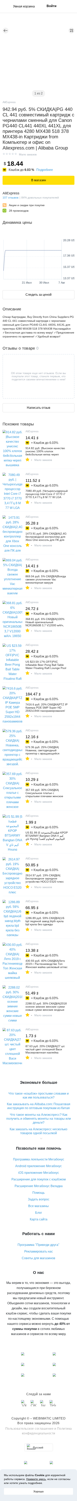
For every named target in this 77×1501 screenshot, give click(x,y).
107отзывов (10, 197)
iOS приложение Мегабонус (38, 1172)
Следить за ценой (38, 294)
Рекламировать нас (38, 1251)
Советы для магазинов (38, 1258)
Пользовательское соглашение (29, 1428)
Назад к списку (5, 31)
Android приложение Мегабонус (38, 1166)
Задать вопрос (38, 1199)
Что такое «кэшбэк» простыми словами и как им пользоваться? (38, 1095)
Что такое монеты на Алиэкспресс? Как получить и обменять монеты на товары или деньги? (38, 1118)
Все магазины (38, 1206)
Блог (38, 1212)
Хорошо (38, 1491)
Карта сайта (38, 1219)
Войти (51, 6)
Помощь (38, 1192)
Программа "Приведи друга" (38, 1244)
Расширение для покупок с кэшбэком (38, 1179)
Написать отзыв (38, 407)
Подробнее (44, 169)
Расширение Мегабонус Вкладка (39, 1186)
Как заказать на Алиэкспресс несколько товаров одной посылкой (38, 1131)
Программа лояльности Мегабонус (38, 1159)
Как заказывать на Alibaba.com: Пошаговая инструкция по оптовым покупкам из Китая (38, 1106)
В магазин (38, 180)
